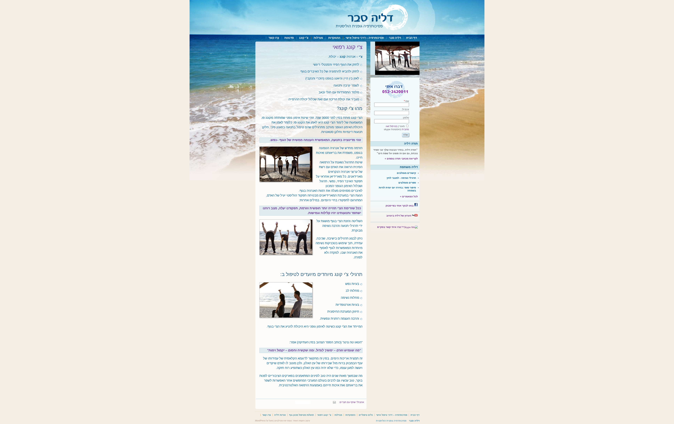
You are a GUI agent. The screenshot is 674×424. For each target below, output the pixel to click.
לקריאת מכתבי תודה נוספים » (401, 158)
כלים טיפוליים (366, 415)
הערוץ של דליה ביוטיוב (398, 215)
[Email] (334, 402)
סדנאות (289, 37)
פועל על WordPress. (264, 420)
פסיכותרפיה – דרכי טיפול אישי (365, 37)
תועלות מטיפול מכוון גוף (301, 415)
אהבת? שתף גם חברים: (351, 402)
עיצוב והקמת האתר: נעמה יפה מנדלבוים (292, 420)
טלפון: (405, 117)
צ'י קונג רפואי (324, 415)
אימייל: (405, 109)
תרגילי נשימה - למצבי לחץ (401, 177)
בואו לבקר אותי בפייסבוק (400, 205)
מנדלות (318, 37)
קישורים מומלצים (406, 173)
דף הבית (411, 37)
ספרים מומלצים (407, 182)
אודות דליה (280, 415)
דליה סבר (395, 37)
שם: (406, 101)
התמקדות (334, 37)
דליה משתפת (409, 167)
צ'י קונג (303, 37)
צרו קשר (274, 37)
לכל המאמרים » (409, 196)
